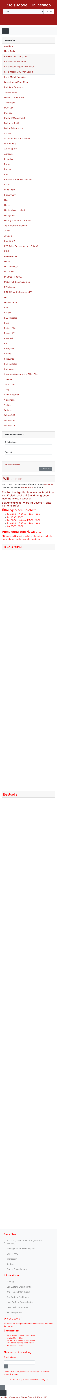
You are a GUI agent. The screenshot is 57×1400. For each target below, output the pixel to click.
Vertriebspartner (14, 1312)
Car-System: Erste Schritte (19, 1287)
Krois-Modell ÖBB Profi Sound (18, 72)
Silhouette (9, 359)
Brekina (7, 169)
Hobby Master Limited (14, 210)
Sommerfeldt (10, 364)
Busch (7, 174)
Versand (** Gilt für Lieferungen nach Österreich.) (23, 1242)
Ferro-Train (9, 189)
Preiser (7, 312)
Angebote (8, 46)
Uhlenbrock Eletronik (14, 97)
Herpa (7, 205)
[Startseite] (29, 22)
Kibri (6, 251)
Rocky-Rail (9, 348)
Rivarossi (8, 338)
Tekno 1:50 (9, 384)
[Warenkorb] (51, 22)
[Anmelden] (6, 1366)
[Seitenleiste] (50, 31)
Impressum (11, 1259)
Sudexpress (10, 369)
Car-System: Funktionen (17, 1297)
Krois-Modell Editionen (15, 61)
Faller (7, 184)
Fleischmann (10, 195)
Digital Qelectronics (13, 128)
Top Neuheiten (11, 92)
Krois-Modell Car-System (16, 56)
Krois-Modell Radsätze (15, 77)
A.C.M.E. (8, 133)
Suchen (8, 16)
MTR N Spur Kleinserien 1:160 (18, 292)
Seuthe (7, 353)
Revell (7, 323)
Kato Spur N (10, 241)
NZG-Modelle (10, 302)
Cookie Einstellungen (16, 1269)
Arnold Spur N (10, 148)
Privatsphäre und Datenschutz (20, 1248)
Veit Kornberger (11, 394)
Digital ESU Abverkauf (14, 118)
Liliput (7, 261)
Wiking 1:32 (9, 415)
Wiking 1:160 (10, 425)
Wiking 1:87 (9, 420)
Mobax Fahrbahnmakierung (17, 282)
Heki (6, 200)
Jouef (7, 230)
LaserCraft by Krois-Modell (17, 82)
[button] (36, 22)
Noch (6, 297)
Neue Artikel (10, 51)
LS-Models (9, 271)
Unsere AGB (12, 1254)
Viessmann (9, 400)
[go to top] (2, 1387)
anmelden (48, 484)
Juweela (8, 236)
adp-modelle (10, 143)
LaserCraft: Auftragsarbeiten (19, 1302)
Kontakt (10, 1264)
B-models (8, 159)
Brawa (7, 164)
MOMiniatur (9, 287)
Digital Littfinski (11, 123)
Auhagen (8, 154)
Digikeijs (8, 113)
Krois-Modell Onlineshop (28, 5)
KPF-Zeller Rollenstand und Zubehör (21, 246)
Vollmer (7, 405)
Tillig (6, 389)
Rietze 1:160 (10, 328)
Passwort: (8, 452)
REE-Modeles (10, 318)
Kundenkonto (27, 487)
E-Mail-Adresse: (11, 442)
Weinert (8, 410)
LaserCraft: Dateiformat (17, 1307)
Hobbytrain (9, 215)
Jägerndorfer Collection (15, 225)
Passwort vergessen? (13, 464)
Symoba (8, 379)
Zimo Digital (9, 102)
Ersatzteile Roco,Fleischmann (18, 179)
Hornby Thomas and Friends (17, 220)
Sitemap (10, 1281)
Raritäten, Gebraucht (14, 87)
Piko (6, 307)
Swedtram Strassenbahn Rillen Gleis (21, 374)
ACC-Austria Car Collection (17, 138)
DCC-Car (8, 107)
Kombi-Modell (10, 256)
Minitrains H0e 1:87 (13, 277)
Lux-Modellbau (11, 266)
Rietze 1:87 (9, 333)
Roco (6, 343)
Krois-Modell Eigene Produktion (19, 66)
